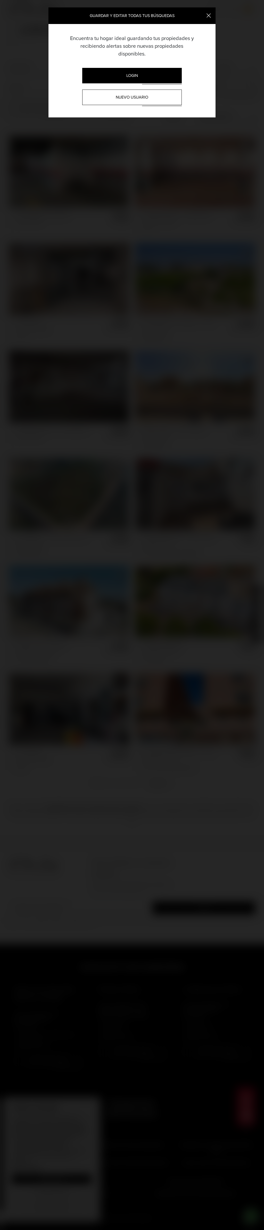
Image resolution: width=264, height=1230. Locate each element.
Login (132, 75)
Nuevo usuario (132, 97)
